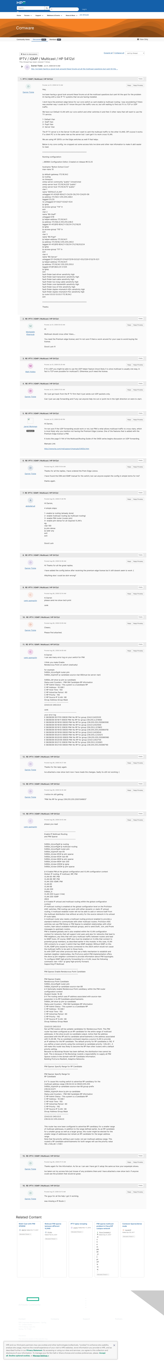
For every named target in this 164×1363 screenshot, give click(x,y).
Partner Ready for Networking (126, 1329)
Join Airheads (84, 15)
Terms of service (57, 1339)
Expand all (108, 53)
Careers (53, 1326)
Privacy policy (56, 1336)
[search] (46, 8)
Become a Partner (121, 1326)
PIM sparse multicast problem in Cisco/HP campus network (105, 1226)
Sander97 (128, 1230)
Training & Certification (91, 1329)
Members (55, 39)
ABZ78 (24, 1230)
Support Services (89, 1322)
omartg (75, 1228)
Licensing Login (88, 1336)
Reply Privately (138, 85)
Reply (129, 85)
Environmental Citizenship (60, 1332)
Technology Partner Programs (126, 1332)
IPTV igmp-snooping (79, 1224)
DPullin (50, 1232)
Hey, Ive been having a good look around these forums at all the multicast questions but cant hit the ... (74, 69)
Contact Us (55, 1329)
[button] (114, 1345)
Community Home (23, 39)
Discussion (39, 39)
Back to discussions (29, 54)
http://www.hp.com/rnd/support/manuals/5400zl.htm (66, 449)
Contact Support (89, 1326)
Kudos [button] (141, 79)
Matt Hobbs (30, 372)
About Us (54, 1322)
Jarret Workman (30, 426)
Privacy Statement (34, 1350)
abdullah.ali (30, 506)
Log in (84, 9)
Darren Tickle (28, 92)
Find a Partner (120, 1322)
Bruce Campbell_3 (105, 1232)
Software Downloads (90, 1332)
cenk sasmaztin (30, 600)
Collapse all (119, 53)
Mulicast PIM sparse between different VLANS (53, 1226)
